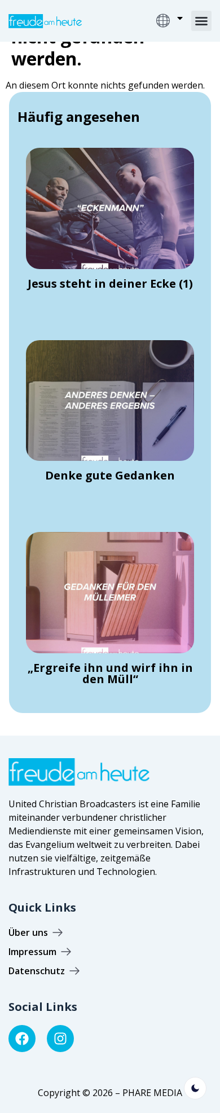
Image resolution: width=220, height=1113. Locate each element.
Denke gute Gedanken (110, 475)
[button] (201, 21)
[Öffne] (179, 18)
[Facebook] (22, 1038)
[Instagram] (60, 1038)
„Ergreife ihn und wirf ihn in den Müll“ (110, 673)
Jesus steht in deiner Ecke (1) (110, 283)
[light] (195, 1088)
